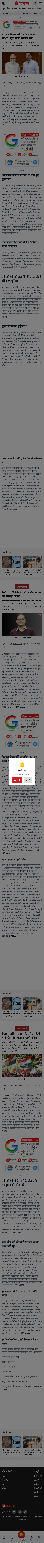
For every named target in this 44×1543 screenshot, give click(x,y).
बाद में (28, 780)
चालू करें (17, 780)
